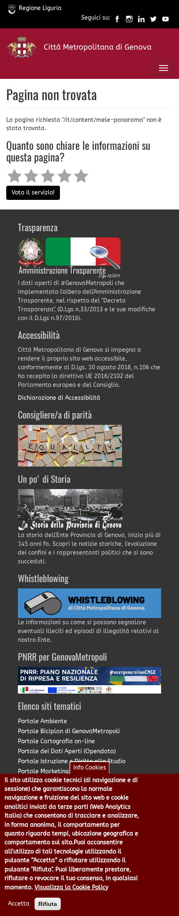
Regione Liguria (40, 8)
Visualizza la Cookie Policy (71, 887)
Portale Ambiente (42, 721)
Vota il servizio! (33, 192)
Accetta (19, 903)
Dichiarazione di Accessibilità (59, 397)
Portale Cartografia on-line (56, 741)
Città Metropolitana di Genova (98, 47)
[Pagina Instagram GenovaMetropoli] (129, 18)
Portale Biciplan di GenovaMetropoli (69, 731)
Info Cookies (89, 767)
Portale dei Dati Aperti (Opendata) (67, 751)
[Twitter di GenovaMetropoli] (153, 18)
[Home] (22, 49)
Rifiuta (47, 904)
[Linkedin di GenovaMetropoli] (141, 18)
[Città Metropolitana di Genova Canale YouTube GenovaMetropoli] (165, 18)
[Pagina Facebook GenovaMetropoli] (117, 18)
